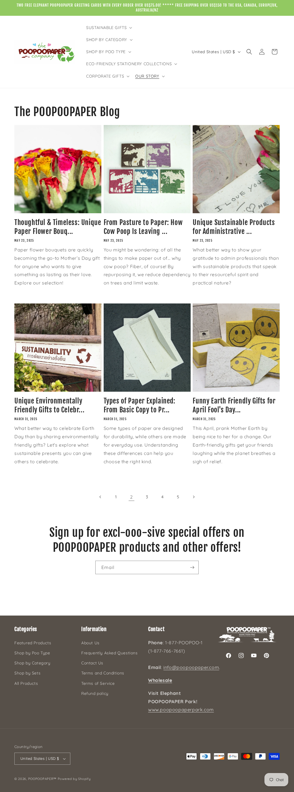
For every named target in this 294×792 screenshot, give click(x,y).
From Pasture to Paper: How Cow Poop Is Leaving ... (143, 227)
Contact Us (92, 663)
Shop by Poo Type (32, 652)
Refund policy (95, 693)
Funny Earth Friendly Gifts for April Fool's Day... (234, 405)
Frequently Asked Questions (109, 652)
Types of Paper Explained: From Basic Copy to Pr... (139, 405)
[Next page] (193, 497)
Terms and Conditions (102, 673)
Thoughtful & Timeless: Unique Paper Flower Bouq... (57, 227)
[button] (108, 28)
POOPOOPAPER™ (42, 779)
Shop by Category (32, 663)
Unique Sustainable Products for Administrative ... (234, 227)
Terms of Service (98, 683)
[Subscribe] (192, 567)
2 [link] (131, 497)
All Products (26, 683)
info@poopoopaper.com (191, 667)
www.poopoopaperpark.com (181, 709)
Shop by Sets (27, 673)
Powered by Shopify (74, 779)
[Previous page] (100, 497)
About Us (90, 642)
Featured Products (32, 642)
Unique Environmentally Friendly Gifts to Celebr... (49, 405)
